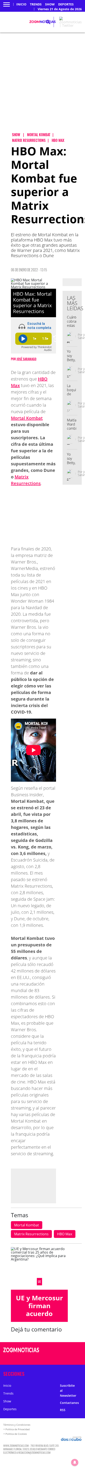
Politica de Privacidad (17, 1429)
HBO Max (64, 1234)
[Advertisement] (42, 86)
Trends (36, 4)
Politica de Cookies (16, 1433)
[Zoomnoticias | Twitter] (70, 25)
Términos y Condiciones (16, 1424)
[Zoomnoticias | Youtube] (75, 1358)
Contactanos (69, 1403)
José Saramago (26, 359)
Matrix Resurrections (31, 1234)
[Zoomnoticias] (21, 1353)
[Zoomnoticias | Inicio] (80, 1373)
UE (39, 1281)
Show (50, 4)
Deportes (66, 4)
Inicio (21, 4)
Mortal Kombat (27, 418)
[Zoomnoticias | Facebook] (66, 1350)
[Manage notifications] (74, 1462)
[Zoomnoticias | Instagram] (66, 1358)
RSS (62, 1410)
